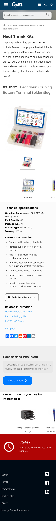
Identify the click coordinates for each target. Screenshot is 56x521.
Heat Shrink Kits (10, 29)
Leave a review (17, 380)
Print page (10, 328)
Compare (28, 480)
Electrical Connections (18, 25)
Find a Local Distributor (23, 297)
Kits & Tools (36, 25)
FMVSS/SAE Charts (14, 321)
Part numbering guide (15, 316)
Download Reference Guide (18, 311)
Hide (50, 388)
